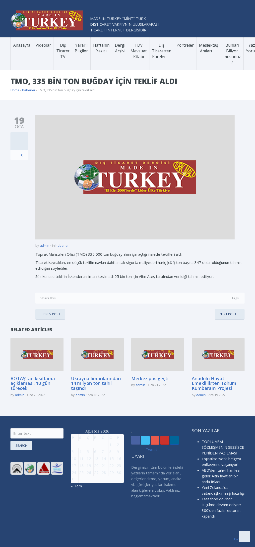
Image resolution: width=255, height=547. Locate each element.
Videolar (43, 45)
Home (14, 90)
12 (89, 458)
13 (96, 458)
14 (104, 458)
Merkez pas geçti (150, 378)
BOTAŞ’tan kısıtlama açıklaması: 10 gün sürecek (32, 383)
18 (81, 465)
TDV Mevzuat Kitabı (138, 50)
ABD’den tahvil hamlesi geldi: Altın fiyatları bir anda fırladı (221, 476)
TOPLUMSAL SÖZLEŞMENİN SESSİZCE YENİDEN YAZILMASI (223, 447)
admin (44, 245)
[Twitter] (68, 298)
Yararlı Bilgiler (81, 48)
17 (74, 465)
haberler (28, 90)
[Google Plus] (76, 298)
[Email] (91, 298)
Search (21, 445)
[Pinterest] (84, 298)
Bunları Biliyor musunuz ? (232, 53)
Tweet (151, 449)
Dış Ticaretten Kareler (161, 50)
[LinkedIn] (174, 440)
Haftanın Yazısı (101, 48)
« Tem (76, 485)
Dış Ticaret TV (62, 50)
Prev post (52, 314)
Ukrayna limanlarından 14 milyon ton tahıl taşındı (96, 383)
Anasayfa (21, 45)
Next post (228, 314)
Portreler (185, 45)
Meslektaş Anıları (208, 48)
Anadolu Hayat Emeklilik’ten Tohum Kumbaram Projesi (214, 383)
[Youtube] (164, 440)
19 (89, 465)
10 (74, 458)
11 (81, 458)
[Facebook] (61, 298)
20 (96, 465)
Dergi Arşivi (120, 48)
